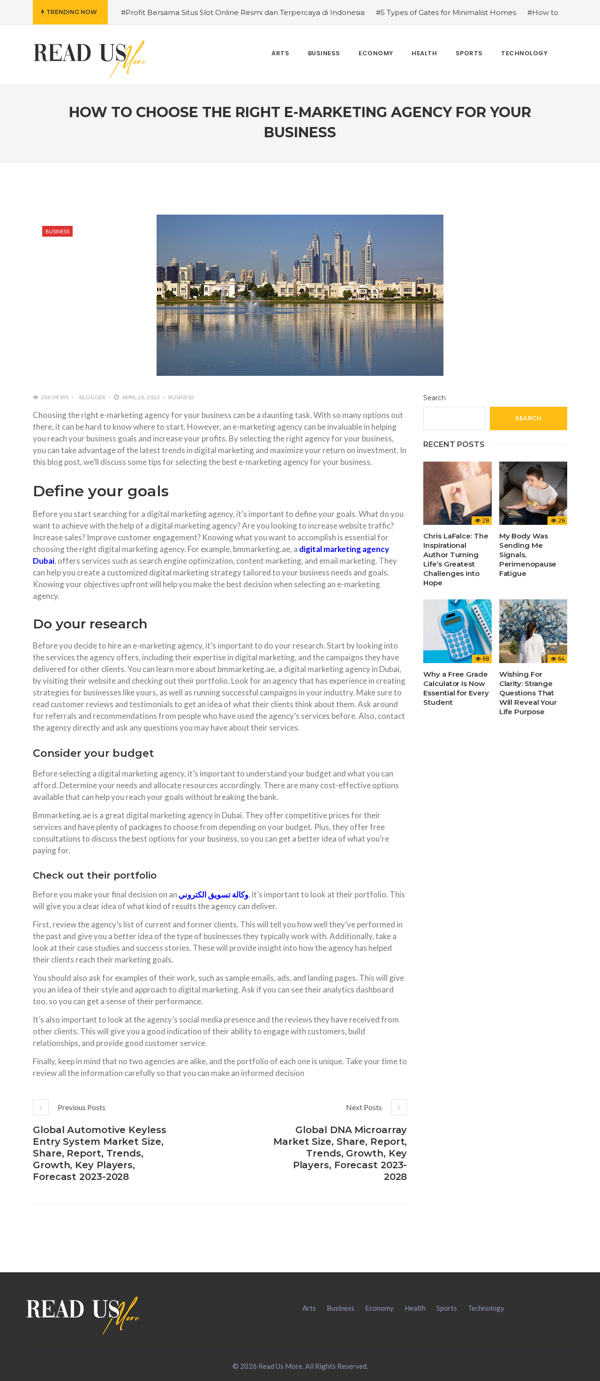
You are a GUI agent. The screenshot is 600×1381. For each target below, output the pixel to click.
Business (57, 231)
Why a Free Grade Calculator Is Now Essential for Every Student (455, 688)
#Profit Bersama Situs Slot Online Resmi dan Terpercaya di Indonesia (243, 12)
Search (434, 398)
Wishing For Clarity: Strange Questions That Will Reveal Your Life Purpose (528, 693)
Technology (486, 1308)
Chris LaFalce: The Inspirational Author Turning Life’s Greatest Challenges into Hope (455, 559)
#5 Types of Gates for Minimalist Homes (446, 12)
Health (415, 1308)
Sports (446, 1308)
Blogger (92, 397)
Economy (379, 1308)
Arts (309, 1308)
